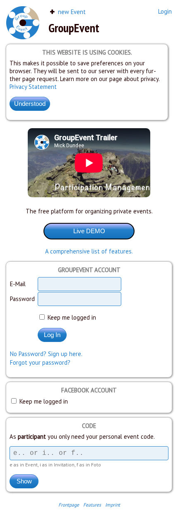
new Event (71, 12)
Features (92, 505)
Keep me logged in (71, 317)
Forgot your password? (40, 362)
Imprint (112, 505)
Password (22, 299)
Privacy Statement (33, 87)
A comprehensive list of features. (89, 251)
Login (165, 11)
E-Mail (18, 284)
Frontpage (68, 505)
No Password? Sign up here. (46, 354)
